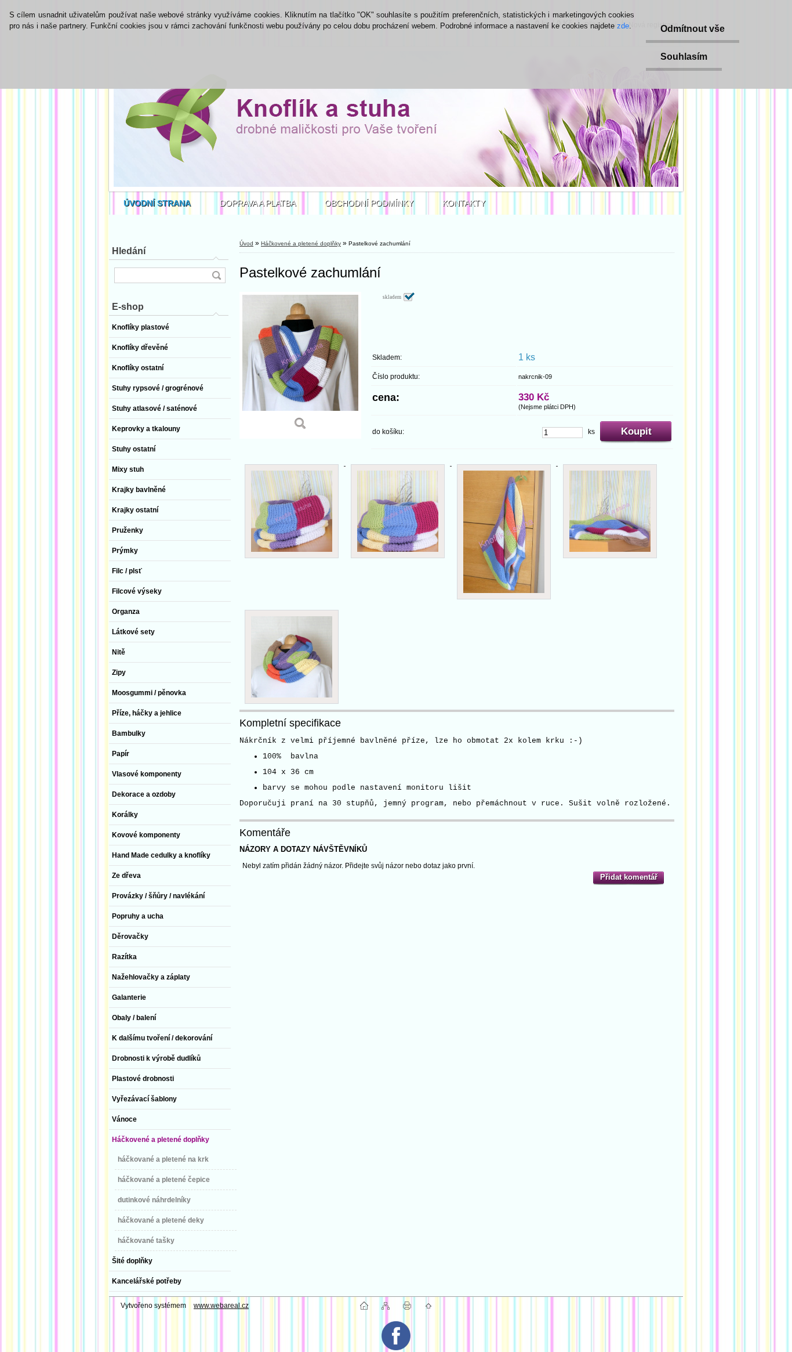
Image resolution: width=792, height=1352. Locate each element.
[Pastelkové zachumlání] (300, 365)
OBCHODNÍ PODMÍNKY (369, 203)
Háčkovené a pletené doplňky (301, 243)
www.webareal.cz (221, 1306)
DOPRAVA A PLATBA (258, 203)
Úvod (246, 243)
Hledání (129, 251)
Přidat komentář (628, 877)
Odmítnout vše (692, 29)
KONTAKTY (463, 203)
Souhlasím (683, 57)
